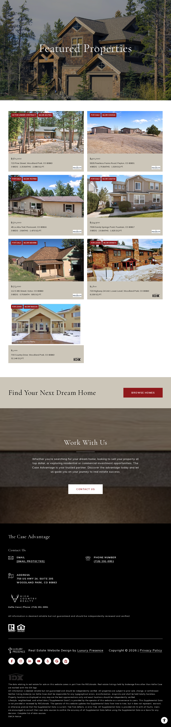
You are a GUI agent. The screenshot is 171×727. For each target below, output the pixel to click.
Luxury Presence (90, 650)
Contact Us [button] (85, 489)
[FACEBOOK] (11, 661)
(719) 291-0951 (104, 561)
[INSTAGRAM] (20, 661)
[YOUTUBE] (38, 661)
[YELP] (47, 661)
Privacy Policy (151, 650)
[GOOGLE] (56, 661)
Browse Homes (143, 392)
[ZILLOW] (65, 661)
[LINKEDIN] (29, 661)
